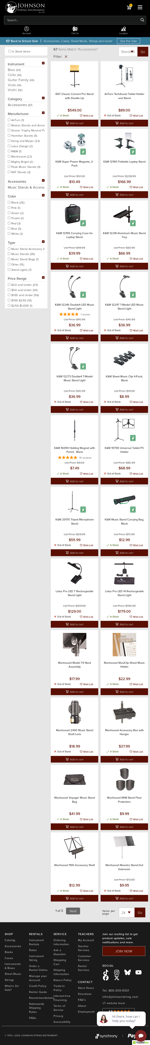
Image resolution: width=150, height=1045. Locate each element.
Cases (9, 958)
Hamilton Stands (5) (23, 135)
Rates (33, 950)
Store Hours (86, 988)
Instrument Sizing (36, 958)
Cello (15, 74)
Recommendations (41, 998)
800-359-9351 (119, 990)
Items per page (108, 912)
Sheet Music (13, 974)
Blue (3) (15, 228)
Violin (15, 89)
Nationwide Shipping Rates (36, 1008)
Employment (86, 1012)
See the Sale (128, 41)
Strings (9, 980)
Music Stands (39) (22, 253)
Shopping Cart (60, 962)
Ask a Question (60, 952)
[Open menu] (140, 7)
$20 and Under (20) (24, 284)
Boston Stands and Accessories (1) (27, 125)
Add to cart (76, 123)
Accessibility (62, 1022)
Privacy (58, 1016)
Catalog (10, 940)
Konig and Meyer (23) (25, 140)
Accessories (13, 946)
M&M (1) (15, 151)
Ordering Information (61, 942)
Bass (14, 69)
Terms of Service (59, 1008)
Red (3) (15, 223)
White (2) (16, 233)
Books (9, 952)
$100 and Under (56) (24, 294)
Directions (85, 994)
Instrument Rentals (36, 942)
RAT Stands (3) (20, 171)
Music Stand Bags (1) (24, 259)
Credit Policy (37, 986)
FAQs (32, 1018)
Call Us (75, 33)
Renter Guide (38, 992)
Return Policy (62, 980)
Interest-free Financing (62, 998)
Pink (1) (15, 207)
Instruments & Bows (13, 966)
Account (26, 33)
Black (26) (17, 202)
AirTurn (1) (17, 119)
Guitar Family (21, 79)
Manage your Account (38, 978)
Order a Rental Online (38, 968)
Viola (14, 84)
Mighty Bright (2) (21, 161)
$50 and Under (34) (24, 289)
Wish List (88, 116)
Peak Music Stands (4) (25, 166)
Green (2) (17, 212)
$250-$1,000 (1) (21, 305)
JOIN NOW (123, 951)
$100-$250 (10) (21, 300)
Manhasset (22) (21, 156)
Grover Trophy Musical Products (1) (27, 130)
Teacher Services (83, 948)
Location (123, 33)
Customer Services (84, 958)
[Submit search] (142, 20)
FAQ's (82, 1000)
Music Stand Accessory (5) (27, 248)
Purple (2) (17, 217)
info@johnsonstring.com (120, 997)
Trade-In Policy (59, 988)
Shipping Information (61, 972)
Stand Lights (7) (20, 269)
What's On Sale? (12, 988)
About (82, 1006)
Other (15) (17, 264)
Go (143, 51)
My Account (86, 940)
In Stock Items (21, 51)
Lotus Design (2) (21, 146)
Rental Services (83, 968)
